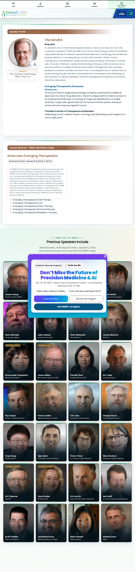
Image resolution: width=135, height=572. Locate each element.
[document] (67, 286)
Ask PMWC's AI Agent (68, 306)
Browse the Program (86, 298)
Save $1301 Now (51, 298)
